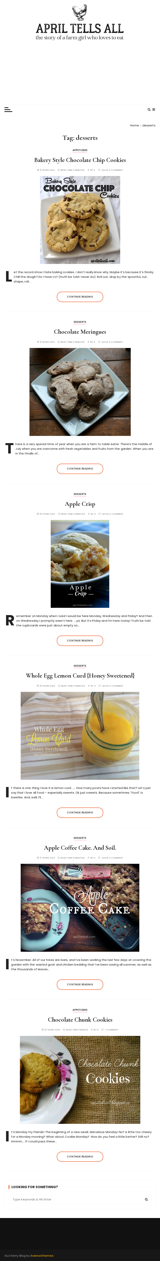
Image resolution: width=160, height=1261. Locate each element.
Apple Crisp (80, 504)
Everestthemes (42, 1256)
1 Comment (111, 1030)
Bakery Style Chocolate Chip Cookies (80, 160)
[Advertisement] (80, 71)
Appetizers (80, 150)
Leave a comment (112, 170)
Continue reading (80, 297)
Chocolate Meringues (80, 331)
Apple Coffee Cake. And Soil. (80, 847)
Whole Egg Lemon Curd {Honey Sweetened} (80, 675)
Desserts (80, 322)
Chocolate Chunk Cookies (80, 1019)
